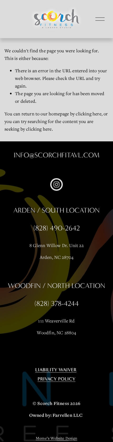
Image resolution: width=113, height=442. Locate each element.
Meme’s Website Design (56, 438)
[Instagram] (56, 184)
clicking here (88, 114)
